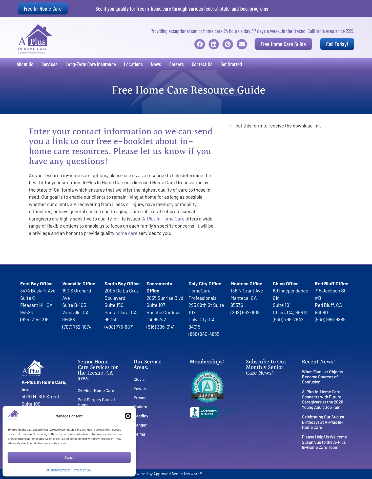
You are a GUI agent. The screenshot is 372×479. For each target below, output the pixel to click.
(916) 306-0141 (161, 327)
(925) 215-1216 (34, 319)
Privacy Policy (82, 469)
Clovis (139, 379)
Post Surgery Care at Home (96, 402)
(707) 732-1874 (76, 327)
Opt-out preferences (57, 469)
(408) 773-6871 (119, 327)
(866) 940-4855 (204, 334)
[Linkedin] (214, 44)
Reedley (141, 415)
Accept (69, 457)
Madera (140, 406)
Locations (133, 64)
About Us (25, 64)
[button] (128, 415)
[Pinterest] (227, 44)
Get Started (231, 64)
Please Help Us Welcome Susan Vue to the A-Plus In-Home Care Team (324, 442)
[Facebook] (199, 44)
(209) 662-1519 (245, 312)
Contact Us (202, 64)
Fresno (140, 397)
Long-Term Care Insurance (91, 64)
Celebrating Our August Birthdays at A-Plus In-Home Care (323, 422)
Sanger (140, 424)
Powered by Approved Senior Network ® (167, 473)
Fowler (140, 388)
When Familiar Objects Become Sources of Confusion (322, 376)
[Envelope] (242, 44)
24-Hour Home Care (96, 390)
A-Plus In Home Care (163, 219)
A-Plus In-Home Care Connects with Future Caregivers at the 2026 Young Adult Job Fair (322, 399)
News (156, 64)
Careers (176, 64)
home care (126, 233)
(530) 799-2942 (288, 319)
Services (50, 64)
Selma (139, 433)
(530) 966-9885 (330, 319)
